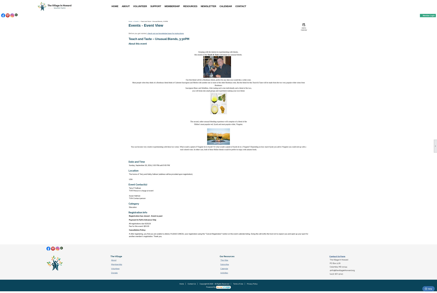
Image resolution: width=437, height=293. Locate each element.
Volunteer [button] (140, 6)
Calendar (226, 6)
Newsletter (208, 6)
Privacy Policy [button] (252, 284)
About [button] (126, 6)
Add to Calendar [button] (304, 27)
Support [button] (155, 6)
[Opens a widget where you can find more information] (428, 289)
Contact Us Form (337, 256)
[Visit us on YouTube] (8, 15)
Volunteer (115, 268)
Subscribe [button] (224, 264)
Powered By (211, 287)
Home (115, 6)
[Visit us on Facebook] (3, 15)
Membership (116, 264)
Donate (114, 273)
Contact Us (192, 284)
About (113, 260)
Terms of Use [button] (238, 284)
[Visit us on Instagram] (12, 15)
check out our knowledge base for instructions (165, 33)
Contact (240, 6)
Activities (224, 273)
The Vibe (224, 260)
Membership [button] (172, 6)
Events (136, 21)
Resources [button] (190, 6)
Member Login (429, 15)
